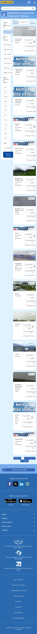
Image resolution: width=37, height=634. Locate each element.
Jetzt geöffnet (23, 22)
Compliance (18, 607)
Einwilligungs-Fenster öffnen (18, 590)
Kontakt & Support (18, 596)
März (5, 96)
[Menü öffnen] (33, 2)
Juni (5, 110)
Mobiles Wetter (7, 522)
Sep (5, 124)
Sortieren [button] (32, 23)
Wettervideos (6, 526)
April (5, 101)
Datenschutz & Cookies (18, 585)
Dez (5, 138)
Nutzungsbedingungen (18, 618)
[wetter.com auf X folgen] (15, 484)
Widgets (4, 518)
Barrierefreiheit (18, 612)
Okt (5, 129)
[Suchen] (32, 8)
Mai (5, 106)
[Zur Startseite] (8, 2)
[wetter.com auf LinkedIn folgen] (21, 484)
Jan (5, 87)
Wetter (4, 514)
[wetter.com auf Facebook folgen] (9, 484)
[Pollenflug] (29, 2)
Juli (5, 115)
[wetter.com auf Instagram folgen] (27, 484)
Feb (5, 92)
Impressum (18, 601)
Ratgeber (5, 530)
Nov (5, 134)
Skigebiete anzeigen (8, 154)
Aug (5, 120)
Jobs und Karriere (18, 579)
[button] (18, 514)
